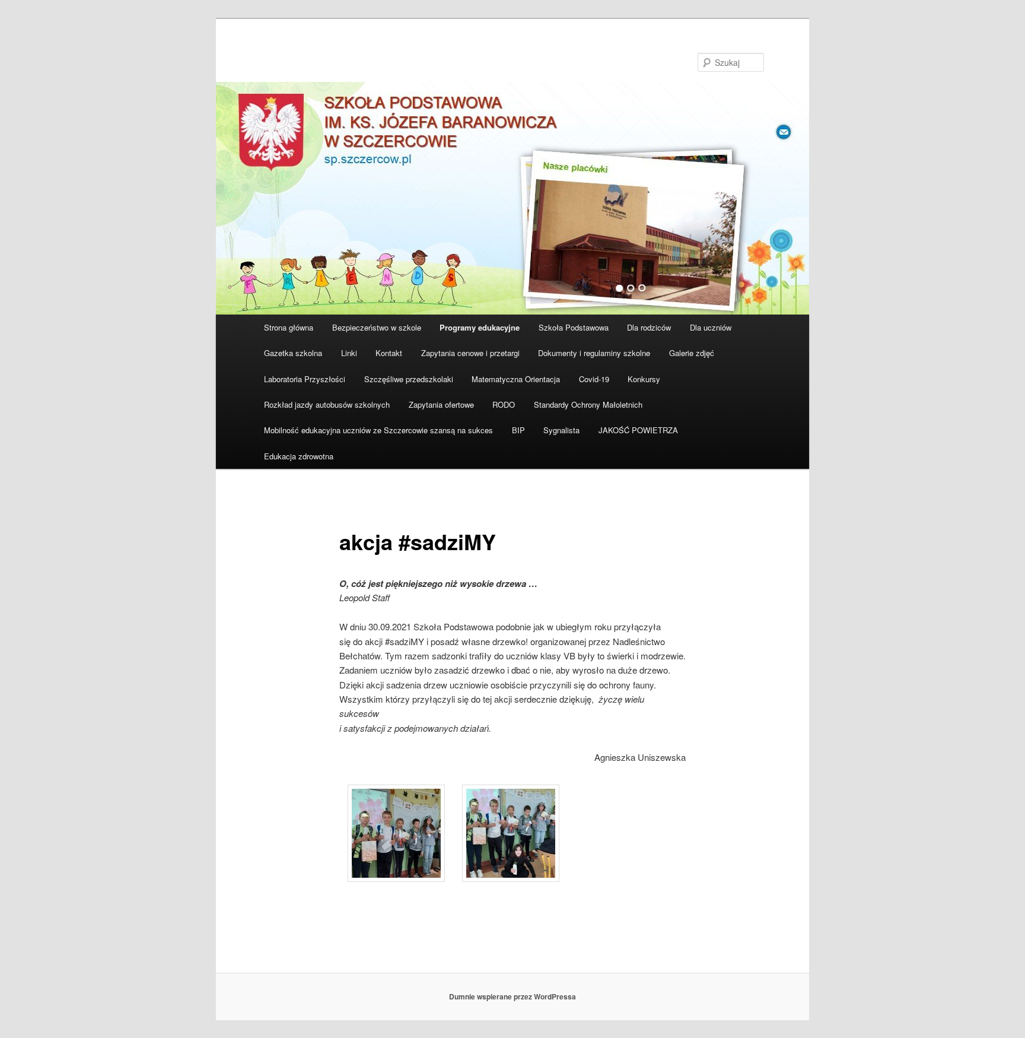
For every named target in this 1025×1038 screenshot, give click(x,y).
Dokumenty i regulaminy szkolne (594, 352)
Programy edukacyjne (480, 327)
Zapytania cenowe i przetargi (470, 352)
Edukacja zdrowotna (298, 456)
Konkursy (644, 379)
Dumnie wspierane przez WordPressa (512, 996)
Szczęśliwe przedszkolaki (408, 379)
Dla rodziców (649, 327)
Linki (349, 352)
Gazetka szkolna (293, 352)
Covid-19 (594, 379)
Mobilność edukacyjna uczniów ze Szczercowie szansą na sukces (378, 430)
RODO (503, 404)
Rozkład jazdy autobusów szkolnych (327, 404)
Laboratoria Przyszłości (304, 379)
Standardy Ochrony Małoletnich (588, 404)
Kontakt (388, 352)
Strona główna (288, 327)
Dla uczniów (710, 327)
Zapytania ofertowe (441, 404)
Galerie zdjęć (691, 352)
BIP (518, 430)
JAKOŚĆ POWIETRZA (638, 430)
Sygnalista (561, 430)
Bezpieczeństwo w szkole (376, 327)
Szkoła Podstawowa (574, 327)
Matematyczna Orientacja (516, 379)
